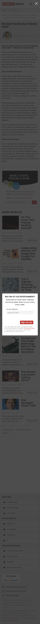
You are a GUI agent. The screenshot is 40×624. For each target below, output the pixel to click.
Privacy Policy (29, 328)
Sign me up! (26, 322)
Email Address (12, 309)
